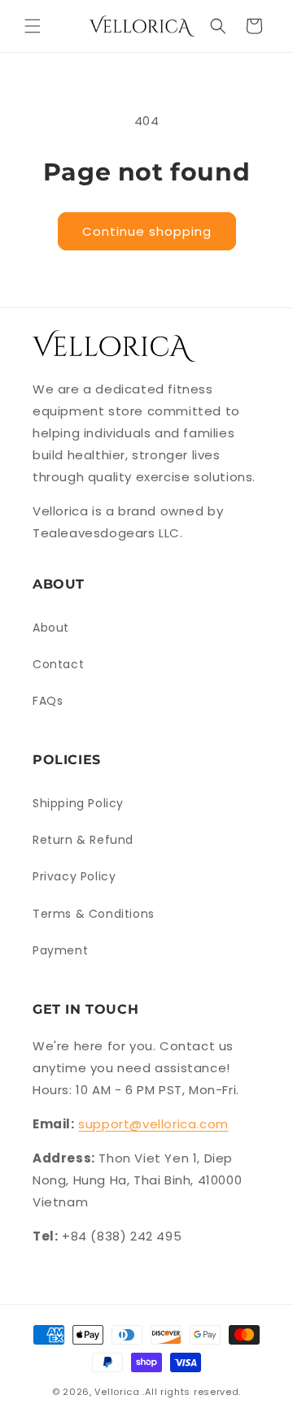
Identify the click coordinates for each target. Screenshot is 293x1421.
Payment (60, 950)
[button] (32, 26)
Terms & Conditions (94, 914)
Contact (58, 664)
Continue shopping (147, 231)
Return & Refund (83, 840)
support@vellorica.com (153, 1123)
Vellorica (116, 1391)
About (51, 627)
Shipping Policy (78, 803)
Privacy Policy (74, 876)
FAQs (48, 701)
